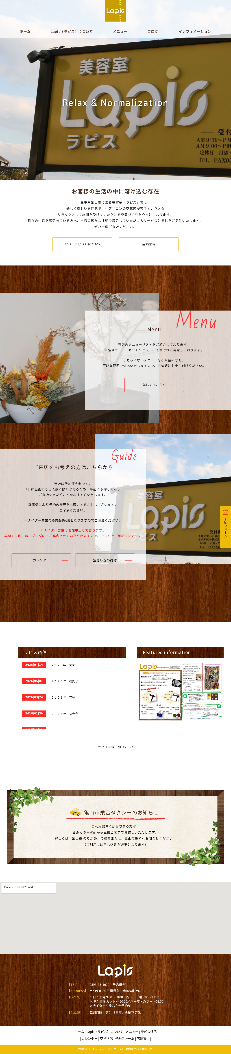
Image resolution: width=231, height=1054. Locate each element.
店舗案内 (143, 1039)
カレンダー (90, 1039)
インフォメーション (194, 31)
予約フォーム (124, 1039)
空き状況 (106, 1039)
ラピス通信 (149, 1032)
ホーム (25, 31)
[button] (82, 244)
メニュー (120, 31)
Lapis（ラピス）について (72, 31)
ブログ (152, 31)
